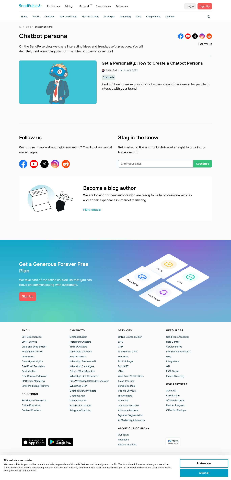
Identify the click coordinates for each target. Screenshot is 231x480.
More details (92, 210)
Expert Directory (175, 376)
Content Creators (31, 410)
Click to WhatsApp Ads (82, 371)
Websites (123, 356)
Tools (138, 16)
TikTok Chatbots (78, 346)
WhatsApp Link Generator (84, 376)
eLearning (125, 16)
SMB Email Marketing (33, 380)
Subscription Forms (32, 351)
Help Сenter (172, 341)
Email (26, 330)
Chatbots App (77, 395)
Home (24, 16)
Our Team (123, 434)
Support (84, 6)
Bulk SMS (123, 366)
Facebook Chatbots (80, 405)
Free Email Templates (33, 366)
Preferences (204, 463)
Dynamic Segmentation (130, 415)
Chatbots (49, 16)
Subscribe (202, 163)
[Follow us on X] (195, 36)
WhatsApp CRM (78, 385)
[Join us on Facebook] (180, 36)
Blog (168, 356)
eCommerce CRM (127, 351)
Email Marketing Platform (35, 385)
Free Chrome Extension (34, 376)
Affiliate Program (175, 400)
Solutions (30, 394)
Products (52, 6)
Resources (102, 6)
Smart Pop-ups (126, 380)
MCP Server (172, 371)
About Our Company (133, 428)
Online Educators (31, 405)
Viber (121, 371)
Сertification (173, 395)
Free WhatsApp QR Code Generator (89, 380)
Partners (121, 6)
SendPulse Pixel (126, 385)
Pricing (69, 6)
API (168, 366)
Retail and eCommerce (34, 400)
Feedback (123, 439)
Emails (35, 16)
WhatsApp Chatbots (81, 351)
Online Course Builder (130, 336)
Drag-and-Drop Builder (34, 346)
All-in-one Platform (128, 410)
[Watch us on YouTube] (188, 36)
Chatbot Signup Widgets (83, 390)
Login (190, 6)
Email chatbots (78, 356)
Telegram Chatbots (80, 410)
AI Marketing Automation (131, 420)
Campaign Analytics (32, 361)
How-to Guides (90, 16)
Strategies (109, 16)
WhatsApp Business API (83, 361)
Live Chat (123, 400)
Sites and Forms (68, 16)
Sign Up (205, 6)
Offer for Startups (176, 410)
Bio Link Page (125, 361)
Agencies (171, 390)
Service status (174, 346)
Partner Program (175, 405)
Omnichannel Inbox (128, 405)
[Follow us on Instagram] (202, 36)
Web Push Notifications (131, 376)
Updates (170, 16)
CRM (120, 346)
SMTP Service (29, 341)
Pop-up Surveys (127, 390)
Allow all (204, 472)
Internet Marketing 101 (178, 351)
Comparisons (153, 16)
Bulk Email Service (32, 336)
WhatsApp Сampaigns (82, 366)
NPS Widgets (125, 395)
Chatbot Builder (78, 336)
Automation (28, 356)
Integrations (172, 361)
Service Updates (127, 444)
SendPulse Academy (177, 336)
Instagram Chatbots (80, 341)
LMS (120, 341)
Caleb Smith (112, 70)
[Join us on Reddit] (209, 36)
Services (125, 330)
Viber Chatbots (78, 400)
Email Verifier (29, 371)
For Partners (176, 384)
